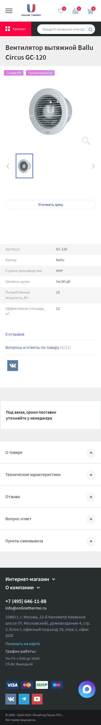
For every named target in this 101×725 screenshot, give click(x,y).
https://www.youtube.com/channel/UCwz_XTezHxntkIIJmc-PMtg (37, 699)
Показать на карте (22, 643)
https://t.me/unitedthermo (24, 699)
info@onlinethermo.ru (26, 608)
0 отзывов (14, 334)
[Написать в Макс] (87, 689)
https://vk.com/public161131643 (10, 699)
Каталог (19, 28)
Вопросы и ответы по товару (38, 347)
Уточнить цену (50, 204)
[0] (61, 11)
